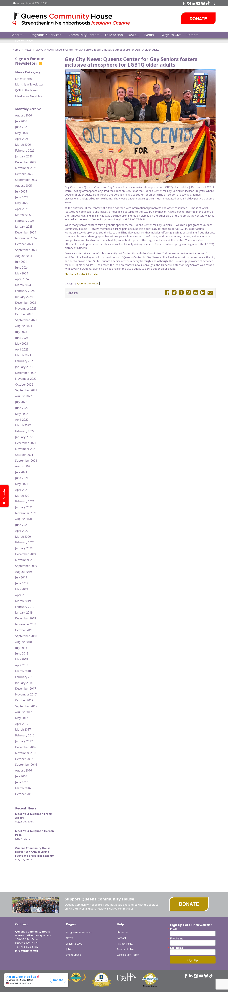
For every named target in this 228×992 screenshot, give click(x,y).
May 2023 (21, 344)
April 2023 (21, 349)
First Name (176, 938)
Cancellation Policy (128, 954)
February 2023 (24, 361)
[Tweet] (174, 292)
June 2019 (21, 583)
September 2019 (26, 566)
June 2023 (21, 338)
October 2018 (24, 630)
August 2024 (23, 256)
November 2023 (26, 308)
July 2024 (21, 262)
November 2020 (26, 513)
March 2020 (23, 537)
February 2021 (24, 501)
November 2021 (26, 449)
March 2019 (23, 601)
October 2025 (24, 174)
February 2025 (24, 221)
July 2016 (21, 776)
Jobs (68, 949)
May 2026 (21, 133)
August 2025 (23, 186)
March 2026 (23, 145)
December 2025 (25, 162)
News (132, 35)
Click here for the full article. (81, 274)
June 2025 (21, 197)
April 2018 (21, 665)
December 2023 (25, 303)
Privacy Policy (125, 943)
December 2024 (25, 232)
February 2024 (24, 291)
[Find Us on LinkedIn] (193, 3)
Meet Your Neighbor (29, 96)
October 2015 (24, 794)
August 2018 (23, 642)
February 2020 (24, 542)
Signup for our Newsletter (29, 61)
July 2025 (21, 191)
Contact (121, 938)
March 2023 (23, 355)
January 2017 (24, 741)
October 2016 (24, 759)
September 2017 (26, 706)
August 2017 (23, 712)
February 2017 (24, 735)
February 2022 (24, 431)
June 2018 (21, 653)
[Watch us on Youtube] (198, 3)
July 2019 (21, 577)
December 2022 (25, 373)
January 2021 (24, 507)
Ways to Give (172, 35)
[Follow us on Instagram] (196, 976)
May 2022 (21, 414)
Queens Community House (76, 19)
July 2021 (21, 472)
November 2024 (26, 238)
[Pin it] (188, 292)
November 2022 (26, 379)
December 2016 (25, 747)
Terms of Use (125, 949)
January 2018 (24, 683)
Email (173, 929)
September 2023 (26, 320)
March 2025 (23, 215)
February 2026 (24, 150)
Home (16, 49)
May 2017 (21, 718)
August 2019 (23, 572)
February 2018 (24, 677)
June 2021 (21, 478)
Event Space (24, 41)
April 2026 (21, 139)
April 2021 (21, 490)
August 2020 (23, 519)
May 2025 (21, 203)
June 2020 (21, 525)
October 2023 (24, 314)
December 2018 (25, 618)
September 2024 (26, 250)
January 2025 (24, 226)
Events (149, 35)
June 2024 (21, 267)
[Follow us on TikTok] (208, 3)
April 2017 (21, 724)
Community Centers (84, 35)
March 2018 (23, 671)
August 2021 (23, 466)
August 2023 (23, 326)
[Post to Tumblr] (181, 292)
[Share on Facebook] (167, 292)
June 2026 (21, 127)
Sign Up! (192, 960)
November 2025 (26, 168)
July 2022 (21, 402)
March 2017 (23, 729)
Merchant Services (150, 986)
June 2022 (21, 408)
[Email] (210, 292)
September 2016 (26, 765)
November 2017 (26, 694)
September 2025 (26, 180)
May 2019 (21, 589)
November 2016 (26, 753)
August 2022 (23, 396)
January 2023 (24, 367)
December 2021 (25, 443)
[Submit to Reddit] (195, 292)
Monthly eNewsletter (29, 84)
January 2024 (24, 297)
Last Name (176, 947)
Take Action (114, 35)
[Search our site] (214, 3)
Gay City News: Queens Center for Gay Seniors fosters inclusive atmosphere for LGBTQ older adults (97, 49)
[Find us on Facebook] (184, 3)
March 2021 (23, 496)
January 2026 (24, 156)
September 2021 (26, 461)
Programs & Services (45, 35)
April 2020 (21, 531)
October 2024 (24, 244)
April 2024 (21, 279)
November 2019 (26, 560)
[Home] (16, 18)
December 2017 (25, 688)
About (17, 35)
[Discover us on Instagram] (189, 3)
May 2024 (21, 273)
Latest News (23, 79)
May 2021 (21, 484)
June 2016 (21, 782)
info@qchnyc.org (26, 950)
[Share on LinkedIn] (202, 292)
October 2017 (24, 700)
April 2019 (21, 595)
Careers (192, 35)
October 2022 (24, 384)
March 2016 (23, 788)
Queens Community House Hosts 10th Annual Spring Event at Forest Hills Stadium (34, 851)
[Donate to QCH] (198, 18)
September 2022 (26, 390)
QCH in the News (26, 90)
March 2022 (23, 425)
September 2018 (26, 636)
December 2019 (25, 554)
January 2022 (24, 437)
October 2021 (24, 455)
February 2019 (24, 607)
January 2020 (24, 548)
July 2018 (21, 648)
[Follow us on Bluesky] (203, 3)
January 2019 (24, 612)
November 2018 (26, 624)
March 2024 (23, 285)
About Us (122, 932)
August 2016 (23, 770)
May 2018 (21, 659)
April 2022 (21, 420)
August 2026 (23, 115)
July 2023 (21, 332)
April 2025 (21, 209)
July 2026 (21, 121)
